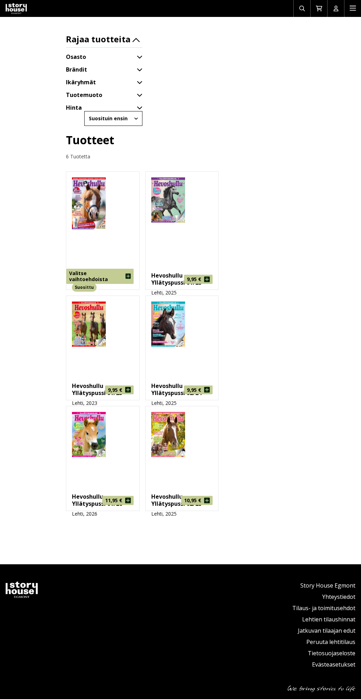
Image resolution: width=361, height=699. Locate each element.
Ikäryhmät (81, 82)
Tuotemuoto (84, 94)
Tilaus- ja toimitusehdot (323, 608)
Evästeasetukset (333, 664)
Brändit (76, 69)
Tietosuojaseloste (331, 653)
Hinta (74, 107)
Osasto (76, 56)
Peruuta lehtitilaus (330, 642)
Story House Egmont (327, 585)
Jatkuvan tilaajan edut (326, 630)
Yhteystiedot (338, 597)
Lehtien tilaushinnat (328, 619)
